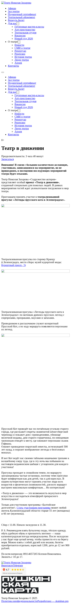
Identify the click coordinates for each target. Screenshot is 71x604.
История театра (23, 56)
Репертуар (20, 51)
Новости (19, 45)
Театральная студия (25, 32)
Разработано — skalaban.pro (53, 601)
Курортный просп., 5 (13, 265)
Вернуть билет (16, 20)
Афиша (12, 8)
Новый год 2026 (24, 38)
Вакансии (20, 35)
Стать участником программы (34, 507)
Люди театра (22, 59)
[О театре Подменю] (19, 42)
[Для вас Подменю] (18, 23)
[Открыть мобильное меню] (2, 72)
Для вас (12, 23)
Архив (18, 62)
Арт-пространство (25, 29)
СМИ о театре (22, 48)
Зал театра (13, 11)
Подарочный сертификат (22, 14)
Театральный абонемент (21, 17)
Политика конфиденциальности (19, 601)
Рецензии (20, 53)
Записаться (7, 159)
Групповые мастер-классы (29, 26)
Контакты (13, 65)
